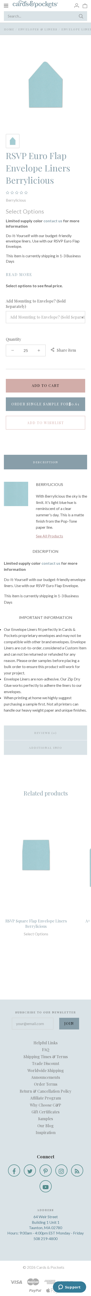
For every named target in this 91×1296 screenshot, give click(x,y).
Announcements (45, 1077)
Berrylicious (16, 200)
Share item (66, 350)
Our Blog (45, 1125)
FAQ (45, 1049)
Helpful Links (45, 1042)
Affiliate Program (45, 1097)
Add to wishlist (45, 422)
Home (9, 29)
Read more (19, 274)
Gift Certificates (45, 1111)
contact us (52, 220)
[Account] (76, 5)
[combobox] (45, 317)
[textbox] (45, 317)
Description (45, 462)
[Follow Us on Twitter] (30, 1170)
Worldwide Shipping (45, 1070)
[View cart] (85, 5)
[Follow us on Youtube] (46, 1186)
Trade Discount (45, 1063)
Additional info (45, 748)
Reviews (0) (45, 733)
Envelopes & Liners (38, 29)
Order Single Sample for (45, 404)
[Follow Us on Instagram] (61, 1170)
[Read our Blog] (77, 1170)
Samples (45, 1118)
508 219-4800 (45, 1238)
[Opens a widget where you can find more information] (69, 1287)
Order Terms (45, 1084)
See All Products (49, 536)
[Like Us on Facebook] (14, 1170)
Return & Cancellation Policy (45, 1091)
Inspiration (46, 1132)
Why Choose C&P (45, 1105)
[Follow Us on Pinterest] (46, 1170)
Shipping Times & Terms (46, 1056)
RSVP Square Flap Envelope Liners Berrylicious (36, 923)
